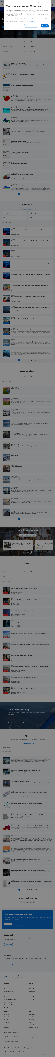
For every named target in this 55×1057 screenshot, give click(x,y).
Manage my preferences (31, 25)
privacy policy (32, 21)
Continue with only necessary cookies (41, 2)
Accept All (44, 25)
